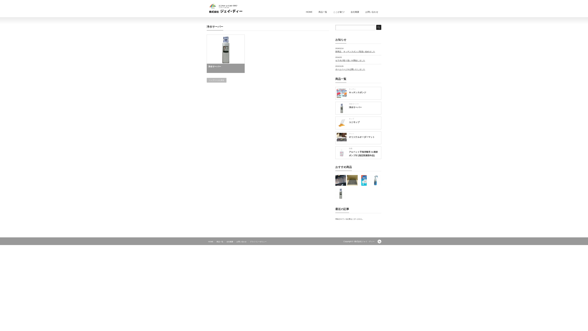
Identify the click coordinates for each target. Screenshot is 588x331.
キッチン (352, 89)
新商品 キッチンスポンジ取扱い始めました (355, 51)
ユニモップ (354, 122)
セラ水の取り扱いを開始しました (350, 60)
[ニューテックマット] (352, 180)
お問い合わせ (371, 12)
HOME (309, 12)
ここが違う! (339, 12)
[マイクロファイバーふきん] (364, 180)
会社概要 (355, 12)
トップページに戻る (216, 80)
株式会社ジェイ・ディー (364, 241)
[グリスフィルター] (340, 180)
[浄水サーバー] (340, 193)
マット (351, 134)
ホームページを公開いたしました (350, 69)
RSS (379, 241)
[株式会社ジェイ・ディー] (226, 8)
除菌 (350, 148)
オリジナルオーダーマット (362, 137)
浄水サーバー (214, 66)
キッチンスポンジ (357, 92)
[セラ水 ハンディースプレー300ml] (375, 180)
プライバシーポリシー (258, 242)
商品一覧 (322, 12)
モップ (351, 119)
